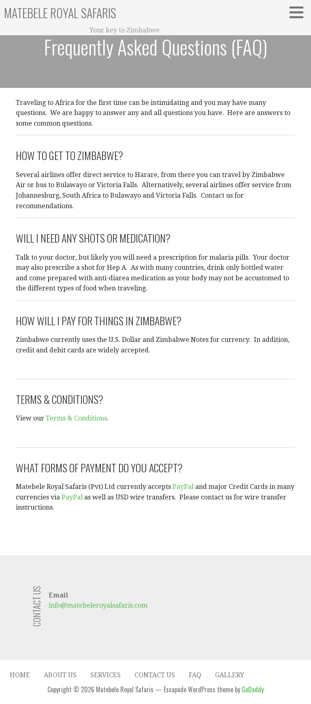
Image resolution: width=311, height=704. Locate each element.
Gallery (229, 675)
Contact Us (154, 675)
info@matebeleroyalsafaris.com (98, 605)
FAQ (195, 675)
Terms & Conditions (76, 418)
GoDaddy (253, 689)
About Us (60, 675)
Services (105, 675)
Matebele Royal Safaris (60, 13)
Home (20, 675)
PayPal (183, 487)
